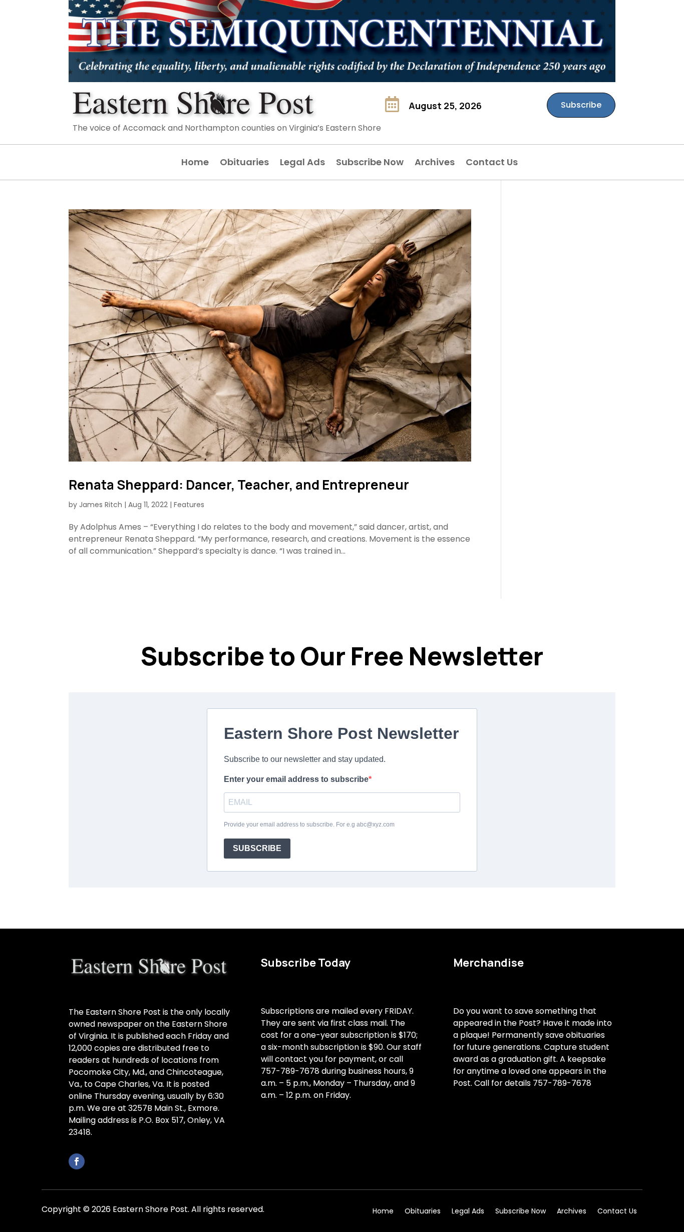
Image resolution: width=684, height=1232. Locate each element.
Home (195, 163)
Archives (435, 163)
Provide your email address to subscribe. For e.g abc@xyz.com (309, 824)
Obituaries (244, 163)
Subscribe (581, 105)
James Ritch (100, 505)
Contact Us (492, 163)
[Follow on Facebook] (77, 1161)
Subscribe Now (370, 163)
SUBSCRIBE (257, 848)
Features (189, 505)
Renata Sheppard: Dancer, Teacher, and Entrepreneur (239, 485)
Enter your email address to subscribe (296, 779)
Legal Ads (302, 163)
